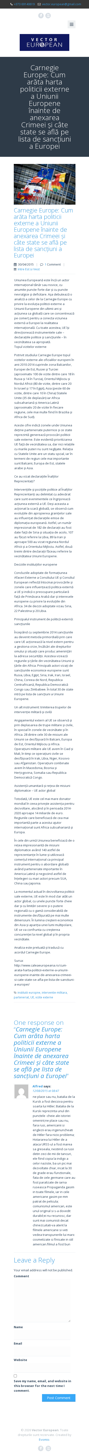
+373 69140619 (24, 4)
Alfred (38, 1086)
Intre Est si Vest (29, 269)
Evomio (44, 1439)
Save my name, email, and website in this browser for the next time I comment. (42, 1386)
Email (18, 1343)
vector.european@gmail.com (61, 4)
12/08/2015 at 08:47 (46, 1091)
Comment (21, 1276)
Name (18, 1327)
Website (20, 1360)
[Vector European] (44, 42)
